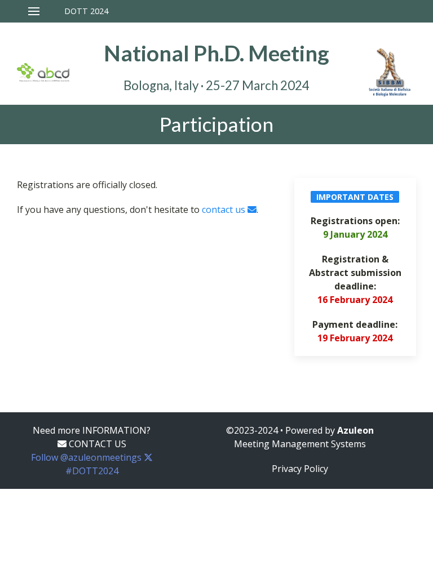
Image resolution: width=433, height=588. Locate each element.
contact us (225, 209)
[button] (68, 11)
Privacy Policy (300, 468)
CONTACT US (96, 444)
